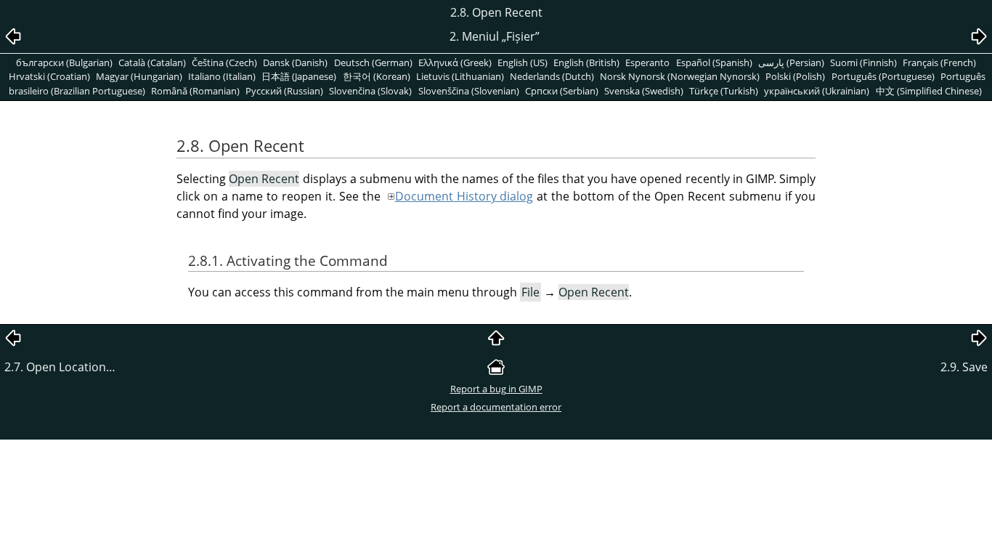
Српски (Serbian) (561, 90)
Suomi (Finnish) (863, 62)
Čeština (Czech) (224, 62)
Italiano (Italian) (222, 76)
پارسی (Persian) (791, 62)
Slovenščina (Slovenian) (468, 90)
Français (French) (939, 62)
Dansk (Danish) (295, 62)
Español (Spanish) (714, 62)
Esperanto (647, 62)
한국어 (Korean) (376, 76)
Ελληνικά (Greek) (455, 62)
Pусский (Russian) (284, 90)
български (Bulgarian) (64, 62)
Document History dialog (464, 196)
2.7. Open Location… (59, 367)
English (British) (586, 62)
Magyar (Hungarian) (139, 76)
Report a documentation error (496, 406)
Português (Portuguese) (883, 76)
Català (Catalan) (152, 62)
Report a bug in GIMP (496, 388)
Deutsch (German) (373, 62)
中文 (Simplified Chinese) (929, 90)
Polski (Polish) (795, 76)
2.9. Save (964, 367)
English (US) (522, 62)
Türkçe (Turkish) (723, 90)
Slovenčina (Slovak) (370, 90)
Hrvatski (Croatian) (49, 76)
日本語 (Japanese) (298, 76)
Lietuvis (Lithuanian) (460, 76)
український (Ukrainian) (816, 90)
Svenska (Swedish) (643, 90)
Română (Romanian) (195, 90)
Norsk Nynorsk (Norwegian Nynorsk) (680, 76)
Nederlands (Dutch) (552, 76)
